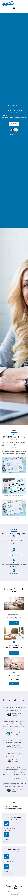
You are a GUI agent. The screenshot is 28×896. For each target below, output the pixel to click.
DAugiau (13, 622)
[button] (14, 8)
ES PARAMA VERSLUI (14, 675)
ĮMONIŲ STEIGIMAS (14, 645)
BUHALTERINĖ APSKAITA (14, 615)
